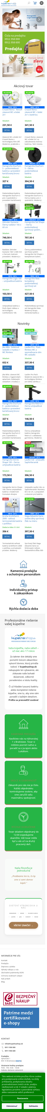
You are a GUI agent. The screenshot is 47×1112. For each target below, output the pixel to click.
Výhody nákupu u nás (10, 969)
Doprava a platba (8, 966)
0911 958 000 (10, 1047)
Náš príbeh (5, 979)
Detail (7, 130)
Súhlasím (33, 1106)
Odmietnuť (11, 1106)
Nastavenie (22, 1098)
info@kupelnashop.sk (14, 1044)
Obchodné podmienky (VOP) (12, 972)
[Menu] (41, 3)
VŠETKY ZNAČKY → (23, 925)
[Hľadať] (29, 3)
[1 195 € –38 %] (12, 211)
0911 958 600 (10, 1051)
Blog (3, 982)
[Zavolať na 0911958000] (17, 3)
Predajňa (4, 963)
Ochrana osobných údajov (11, 976)
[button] (5, 19)
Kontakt (4, 960)
